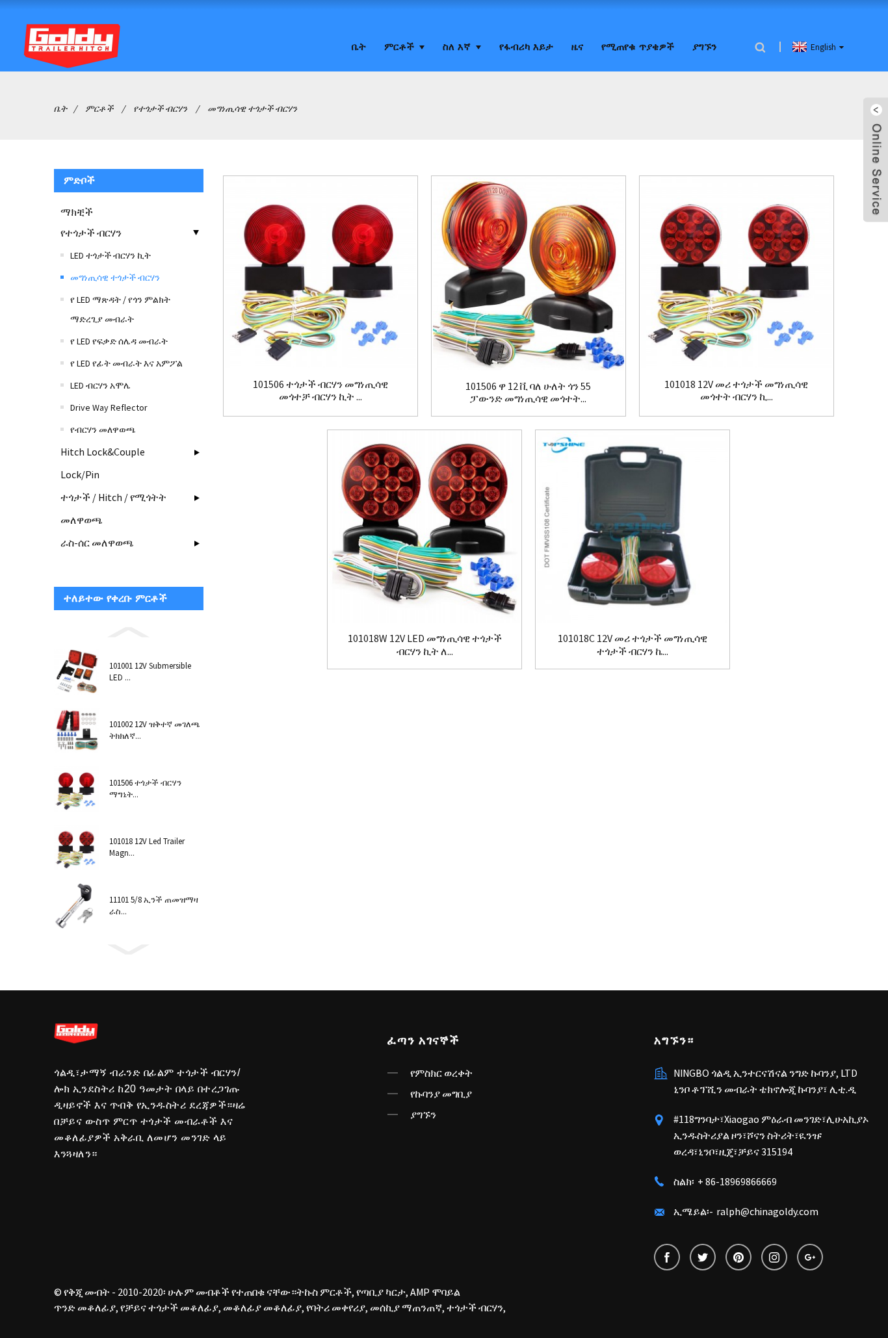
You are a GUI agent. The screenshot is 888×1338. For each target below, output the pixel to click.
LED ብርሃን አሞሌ (100, 385)
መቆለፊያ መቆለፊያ (262, 1307)
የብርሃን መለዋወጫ (103, 429)
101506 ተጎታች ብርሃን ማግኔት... (145, 788)
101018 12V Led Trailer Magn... (147, 847)
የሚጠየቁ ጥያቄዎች (637, 47)
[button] (128, 630)
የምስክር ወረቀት (441, 1072)
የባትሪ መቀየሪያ (335, 1307)
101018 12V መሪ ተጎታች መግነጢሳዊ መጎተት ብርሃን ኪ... (736, 390)
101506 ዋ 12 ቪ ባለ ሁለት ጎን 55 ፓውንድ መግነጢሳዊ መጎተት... (528, 392)
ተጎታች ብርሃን (475, 1307)
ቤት (359, 47)
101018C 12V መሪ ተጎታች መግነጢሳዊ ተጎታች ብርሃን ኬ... (632, 644)
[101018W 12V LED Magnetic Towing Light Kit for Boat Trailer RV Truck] (424, 527)
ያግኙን (704, 47)
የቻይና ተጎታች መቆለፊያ (169, 1307)
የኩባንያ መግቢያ (441, 1093)
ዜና (577, 47)
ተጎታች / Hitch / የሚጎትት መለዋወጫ (113, 508)
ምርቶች (399, 47)
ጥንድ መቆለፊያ (85, 1307)
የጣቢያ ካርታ (381, 1291)
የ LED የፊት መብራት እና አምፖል (126, 363)
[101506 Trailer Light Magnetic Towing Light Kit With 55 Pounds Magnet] (320, 272)
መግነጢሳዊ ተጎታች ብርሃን (252, 108)
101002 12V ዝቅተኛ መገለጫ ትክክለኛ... (154, 730)
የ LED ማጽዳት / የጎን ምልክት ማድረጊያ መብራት (120, 309)
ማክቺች (76, 211)
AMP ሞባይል (435, 1291)
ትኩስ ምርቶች (324, 1291)
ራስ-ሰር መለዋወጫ (97, 542)
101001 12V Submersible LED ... (150, 671)
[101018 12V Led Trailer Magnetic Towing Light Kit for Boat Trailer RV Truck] (736, 272)
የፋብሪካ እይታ (526, 47)
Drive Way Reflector (109, 407)
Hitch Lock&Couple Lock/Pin (102, 463)
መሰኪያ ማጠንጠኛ (406, 1307)
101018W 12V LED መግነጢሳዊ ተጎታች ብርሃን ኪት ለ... (425, 644)
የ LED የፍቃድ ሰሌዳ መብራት (119, 341)
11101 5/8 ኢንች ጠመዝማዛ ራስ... (153, 905)
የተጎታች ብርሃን (160, 108)
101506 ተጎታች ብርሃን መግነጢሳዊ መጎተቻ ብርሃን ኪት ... (320, 390)
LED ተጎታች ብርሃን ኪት (110, 255)
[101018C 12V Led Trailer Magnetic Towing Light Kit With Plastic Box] (632, 527)
